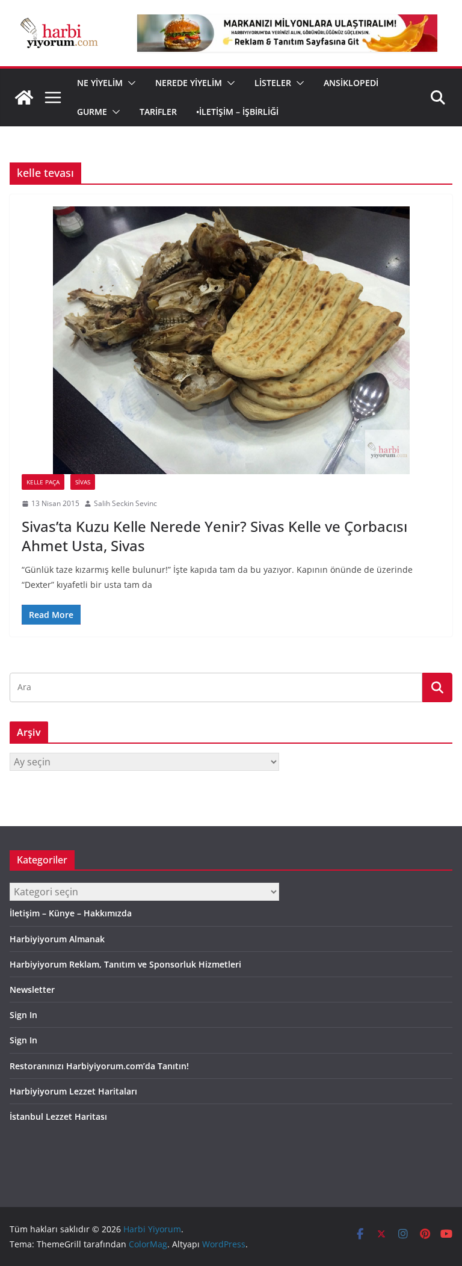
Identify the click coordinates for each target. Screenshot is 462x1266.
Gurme (92, 111)
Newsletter (32, 989)
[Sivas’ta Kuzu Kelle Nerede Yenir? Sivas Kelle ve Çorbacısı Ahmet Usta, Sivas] (231, 340)
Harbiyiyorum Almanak (57, 939)
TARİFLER (158, 111)
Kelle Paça (43, 482)
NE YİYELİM (100, 82)
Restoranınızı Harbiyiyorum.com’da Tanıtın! (99, 1066)
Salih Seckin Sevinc (125, 503)
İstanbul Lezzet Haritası (58, 1116)
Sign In (23, 1015)
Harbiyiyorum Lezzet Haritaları (73, 1091)
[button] (129, 83)
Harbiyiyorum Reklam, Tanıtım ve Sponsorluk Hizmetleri (125, 964)
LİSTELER (272, 82)
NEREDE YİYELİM (188, 82)
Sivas (82, 482)
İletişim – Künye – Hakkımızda (71, 913)
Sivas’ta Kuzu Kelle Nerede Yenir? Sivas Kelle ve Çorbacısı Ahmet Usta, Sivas (214, 535)
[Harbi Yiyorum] (24, 97)
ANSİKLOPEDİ (351, 82)
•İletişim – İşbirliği (237, 111)
